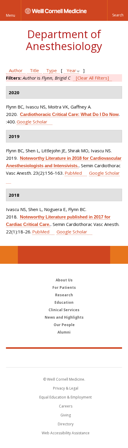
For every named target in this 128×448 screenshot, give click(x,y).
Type (51, 70)
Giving (65, 415)
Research (64, 294)
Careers (65, 406)
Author (16, 70)
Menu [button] (10, 15)
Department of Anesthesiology (64, 40)
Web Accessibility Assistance (66, 432)
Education (64, 302)
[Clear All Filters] (92, 78)
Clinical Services (64, 309)
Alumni (64, 332)
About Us (64, 280)
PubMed (73, 173)
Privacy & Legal (65, 388)
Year (71, 70)
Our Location (9, 255)
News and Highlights (64, 317)
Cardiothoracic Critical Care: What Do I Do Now (69, 114)
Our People (64, 324)
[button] (117, 10)
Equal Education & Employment (65, 397)
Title (34, 70)
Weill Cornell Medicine (64, 357)
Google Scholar (32, 122)
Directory (66, 424)
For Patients (64, 287)
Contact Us (119, 255)
